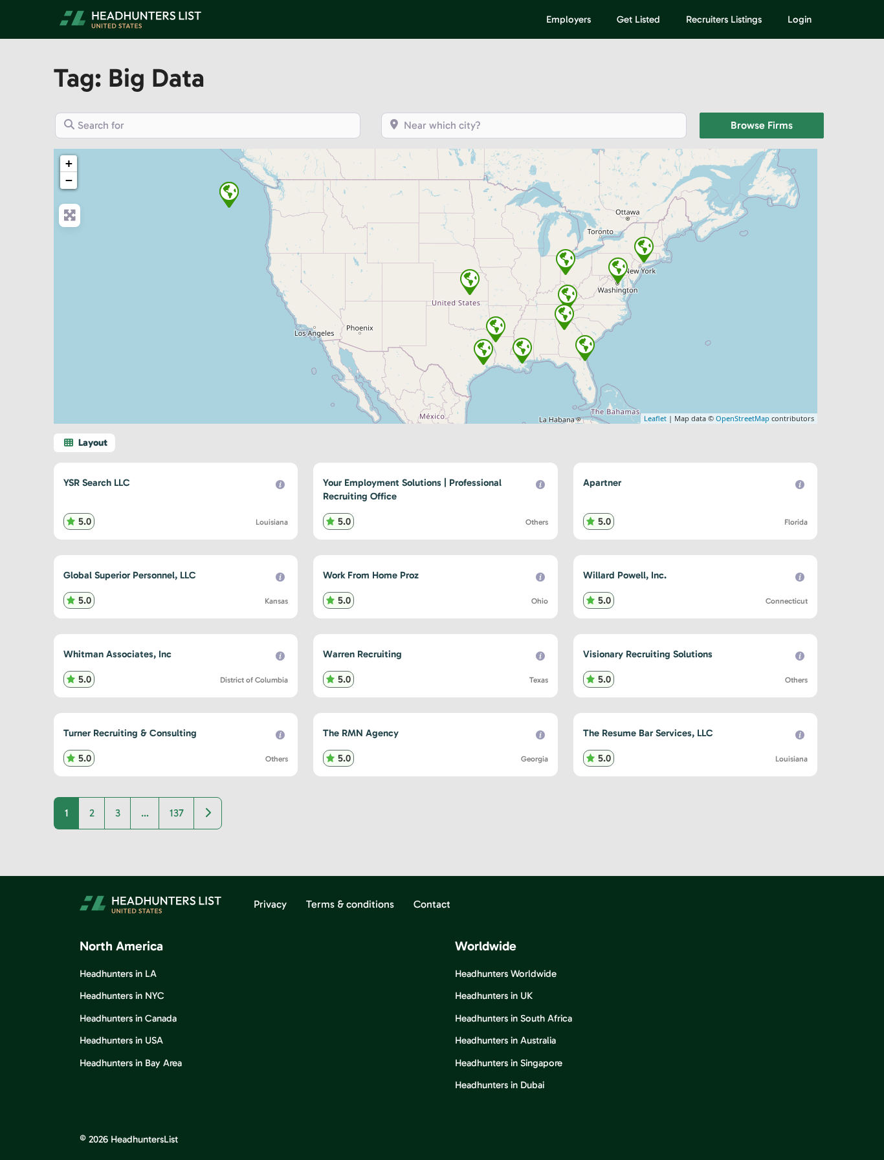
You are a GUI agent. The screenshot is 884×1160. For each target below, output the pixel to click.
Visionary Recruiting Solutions (648, 654)
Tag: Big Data (129, 77)
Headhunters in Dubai (499, 1085)
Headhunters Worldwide (506, 973)
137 (177, 813)
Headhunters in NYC (122, 995)
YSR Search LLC (96, 482)
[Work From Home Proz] (565, 262)
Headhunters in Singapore (508, 1063)
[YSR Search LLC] (522, 351)
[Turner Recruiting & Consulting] (567, 298)
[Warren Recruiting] (483, 352)
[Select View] (84, 442)
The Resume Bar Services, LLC (648, 733)
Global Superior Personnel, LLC (129, 575)
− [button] (68, 180)
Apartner (602, 482)
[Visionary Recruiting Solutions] (229, 195)
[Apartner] (585, 348)
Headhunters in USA (121, 1040)
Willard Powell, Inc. (625, 575)
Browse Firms (777, 124)
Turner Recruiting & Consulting (130, 733)
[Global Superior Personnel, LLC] (470, 282)
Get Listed (638, 19)
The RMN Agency (361, 733)
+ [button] (68, 163)
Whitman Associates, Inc (117, 654)
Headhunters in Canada (128, 1018)
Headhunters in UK (494, 995)
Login (800, 19)
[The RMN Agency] (564, 317)
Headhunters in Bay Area (131, 1063)
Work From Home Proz (371, 575)
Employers (568, 19)
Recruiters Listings (724, 19)
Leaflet (655, 418)
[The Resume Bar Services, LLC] (495, 329)
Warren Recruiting (362, 654)
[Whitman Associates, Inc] (618, 270)
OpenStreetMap (742, 418)
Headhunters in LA (118, 973)
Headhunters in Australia (505, 1040)
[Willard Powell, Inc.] (644, 250)
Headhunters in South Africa (513, 1018)
